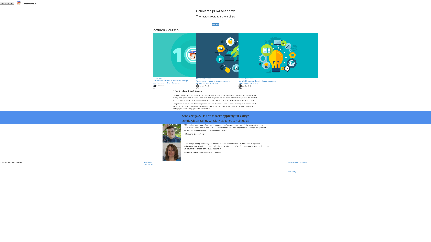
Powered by (292, 171)
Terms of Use (148, 162)
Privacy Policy (148, 164)
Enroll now (215, 24)
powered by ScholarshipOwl (297, 162)
